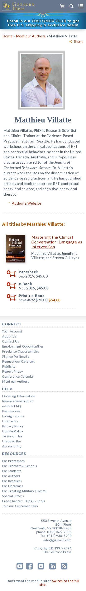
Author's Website (26, 203)
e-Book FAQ (11, 406)
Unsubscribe (11, 441)
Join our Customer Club (20, 506)
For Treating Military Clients (24, 491)
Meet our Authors (31, 36)
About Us (9, 336)
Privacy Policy (13, 426)
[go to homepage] (18, 6)
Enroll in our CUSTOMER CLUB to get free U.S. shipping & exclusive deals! (43, 23)
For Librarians (12, 486)
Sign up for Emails (15, 356)
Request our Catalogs (18, 361)
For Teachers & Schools (19, 466)
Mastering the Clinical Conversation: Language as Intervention (56, 242)
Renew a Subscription (18, 401)
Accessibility (12, 446)
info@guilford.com (57, 540)
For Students (11, 471)
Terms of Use (12, 436)
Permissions (11, 411)
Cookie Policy (12, 431)
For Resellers (12, 481)
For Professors (13, 461)
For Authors (11, 476)
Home (7, 36)
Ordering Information (18, 396)
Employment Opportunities (23, 346)
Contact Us (10, 341)
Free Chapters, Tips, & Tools (23, 501)
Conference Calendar (18, 376)
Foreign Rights (13, 416)
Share (78, 41)
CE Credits (10, 421)
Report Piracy (12, 371)
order (12, 273)
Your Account (12, 331)
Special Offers (13, 496)
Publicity (9, 366)
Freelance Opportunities (20, 351)
